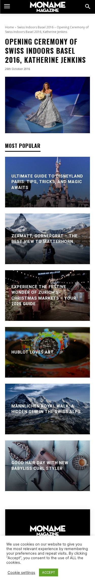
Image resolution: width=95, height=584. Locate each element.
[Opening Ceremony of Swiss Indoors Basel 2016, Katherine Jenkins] (47, 105)
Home (9, 27)
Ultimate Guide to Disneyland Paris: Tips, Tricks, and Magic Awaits (47, 182)
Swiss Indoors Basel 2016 (35, 27)
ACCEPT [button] (48, 572)
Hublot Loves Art (32, 352)
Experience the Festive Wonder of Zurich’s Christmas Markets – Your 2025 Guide (43, 295)
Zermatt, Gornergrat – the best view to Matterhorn (44, 238)
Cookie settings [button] (21, 572)
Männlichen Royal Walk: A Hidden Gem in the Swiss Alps (46, 408)
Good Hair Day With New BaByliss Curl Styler (39, 465)
